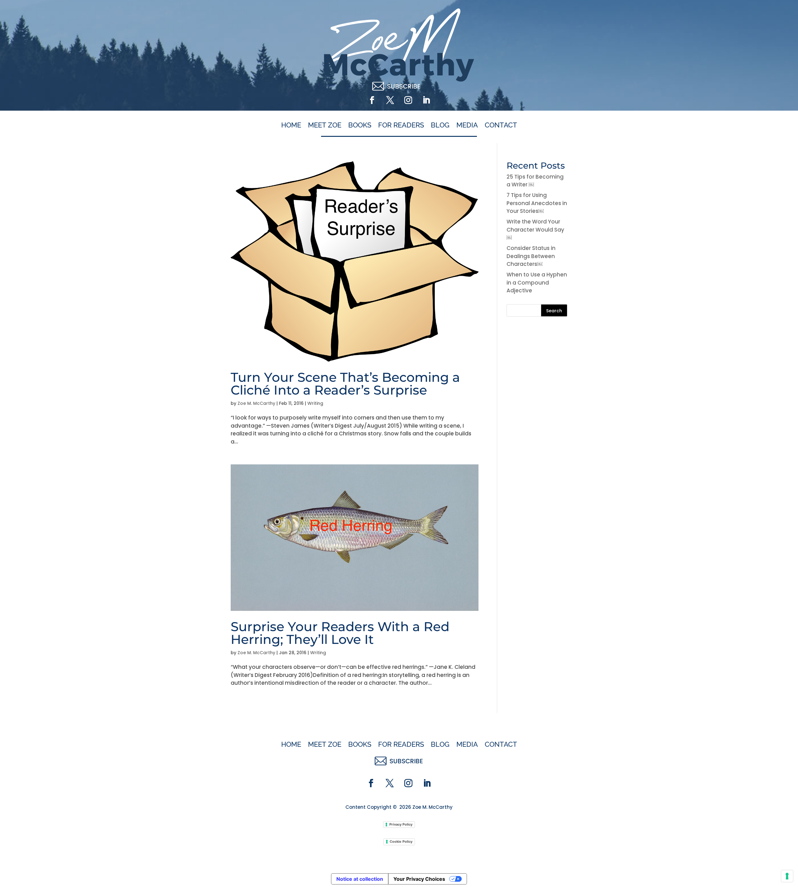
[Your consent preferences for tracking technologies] (787, 876)
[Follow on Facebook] (372, 100)
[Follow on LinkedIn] (426, 100)
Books (359, 125)
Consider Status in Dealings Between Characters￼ (531, 256)
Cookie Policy (401, 841)
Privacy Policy (400, 824)
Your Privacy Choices (419, 879)
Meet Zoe (324, 125)
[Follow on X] (390, 100)
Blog (440, 125)
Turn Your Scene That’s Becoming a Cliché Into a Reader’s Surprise (345, 383)
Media (467, 125)
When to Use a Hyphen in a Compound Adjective (537, 282)
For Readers (401, 125)
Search (554, 311)
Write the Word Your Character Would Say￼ (535, 229)
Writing (315, 403)
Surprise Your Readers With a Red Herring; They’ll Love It (340, 633)
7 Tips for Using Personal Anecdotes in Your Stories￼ (537, 203)
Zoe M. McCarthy (256, 403)
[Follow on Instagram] (408, 100)
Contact (501, 125)
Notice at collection (359, 879)
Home (291, 125)
